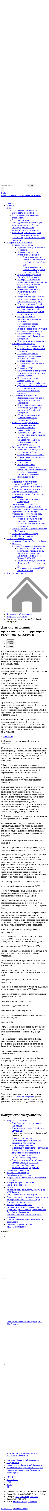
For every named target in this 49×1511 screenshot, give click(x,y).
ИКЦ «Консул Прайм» (22, 536)
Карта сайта (6, 1508)
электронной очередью (23, 1097)
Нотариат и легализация (23, 343)
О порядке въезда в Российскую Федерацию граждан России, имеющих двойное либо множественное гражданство (27, 226)
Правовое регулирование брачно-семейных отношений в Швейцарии (32, 435)
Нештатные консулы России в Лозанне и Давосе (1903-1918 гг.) (31, 563)
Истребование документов (24, 395)
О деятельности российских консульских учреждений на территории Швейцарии (30, 550)
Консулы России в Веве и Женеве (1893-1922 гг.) (29, 557)
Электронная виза (20, 220)
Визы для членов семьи (23, 213)
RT (8, 1487)
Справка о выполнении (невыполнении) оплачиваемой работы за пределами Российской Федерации (32, 471)
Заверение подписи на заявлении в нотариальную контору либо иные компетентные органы (30, 357)
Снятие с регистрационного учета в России (30, 458)
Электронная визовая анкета (25, 210)
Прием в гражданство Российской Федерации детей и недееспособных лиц (34, 261)
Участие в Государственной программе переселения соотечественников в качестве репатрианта (31, 522)
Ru (2, 193)
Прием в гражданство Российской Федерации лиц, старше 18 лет (34, 269)
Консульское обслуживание (19, 242)
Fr (5, 193)
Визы (9, 208)
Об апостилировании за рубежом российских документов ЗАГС (28, 417)
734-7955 (34, 1496)
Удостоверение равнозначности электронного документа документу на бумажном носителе (32, 389)
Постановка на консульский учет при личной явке (30, 451)
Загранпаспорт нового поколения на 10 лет (27, 325)
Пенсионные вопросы (22, 462)
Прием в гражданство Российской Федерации (28, 253)
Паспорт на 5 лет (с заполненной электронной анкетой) (29, 319)
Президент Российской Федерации (23, 1460)
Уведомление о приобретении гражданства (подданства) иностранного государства (31, 299)
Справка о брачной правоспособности (26, 428)
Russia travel (12, 1479)
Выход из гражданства (27, 287)
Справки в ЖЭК (25, 368)
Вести (9, 1484)
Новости (11, 205)
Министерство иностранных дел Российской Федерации (22, 1454)
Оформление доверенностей (30, 346)
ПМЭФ (10, 1477)
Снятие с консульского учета (30, 454)
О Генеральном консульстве (19, 538)
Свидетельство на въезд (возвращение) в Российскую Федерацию (31, 336)
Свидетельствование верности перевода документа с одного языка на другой (31, 373)
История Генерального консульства (28, 546)
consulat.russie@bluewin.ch (25, 1501)
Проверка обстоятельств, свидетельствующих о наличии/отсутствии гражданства (32, 282)
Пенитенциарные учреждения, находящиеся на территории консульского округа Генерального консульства (28, 493)
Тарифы (15, 479)
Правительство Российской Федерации (25, 1465)
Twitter (24, 1508)
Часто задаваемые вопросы (24, 504)
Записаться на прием (16, 573)
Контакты (16, 543)
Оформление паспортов (23, 314)
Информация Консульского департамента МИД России (24, 483)
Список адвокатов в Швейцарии (27, 487)
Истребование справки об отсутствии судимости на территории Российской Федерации (29, 409)
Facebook (17, 1508)
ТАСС (9, 1482)
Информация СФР (26, 477)
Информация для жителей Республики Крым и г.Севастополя (29, 291)
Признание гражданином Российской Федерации (29, 275)
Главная (10, 203)
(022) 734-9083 (22, 1496)
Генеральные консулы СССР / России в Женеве (31, 569)
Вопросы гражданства (22, 245)
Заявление (8, 736)
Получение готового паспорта (31, 341)
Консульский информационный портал (25, 1467)
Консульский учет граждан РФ (26, 447)
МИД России (13, 1462)
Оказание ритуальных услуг (25, 533)
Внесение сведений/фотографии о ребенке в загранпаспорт (32, 330)
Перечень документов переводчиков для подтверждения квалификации (31, 380)
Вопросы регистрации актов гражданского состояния (25, 423)
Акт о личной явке (26, 464)
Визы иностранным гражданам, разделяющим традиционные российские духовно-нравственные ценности (28, 236)
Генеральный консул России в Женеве (29, 541)
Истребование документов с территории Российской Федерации (30, 400)
